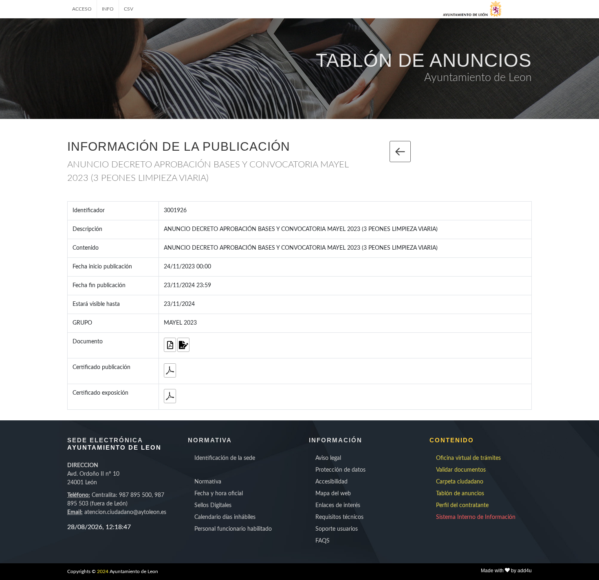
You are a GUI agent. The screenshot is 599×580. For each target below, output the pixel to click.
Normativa (207, 482)
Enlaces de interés (337, 505)
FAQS (322, 541)
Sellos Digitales (212, 505)
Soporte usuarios (336, 529)
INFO (108, 9)
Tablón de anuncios (460, 494)
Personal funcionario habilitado (233, 529)
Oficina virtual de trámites (468, 458)
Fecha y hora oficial (218, 494)
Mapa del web (333, 494)
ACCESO (82, 9)
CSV (128, 9)
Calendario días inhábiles (224, 517)
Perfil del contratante (462, 505)
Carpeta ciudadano (459, 482)
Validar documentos (461, 470)
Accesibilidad (331, 482)
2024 (102, 571)
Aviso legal (328, 458)
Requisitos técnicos (339, 517)
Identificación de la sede (224, 458)
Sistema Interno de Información (475, 517)
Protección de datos (340, 470)
